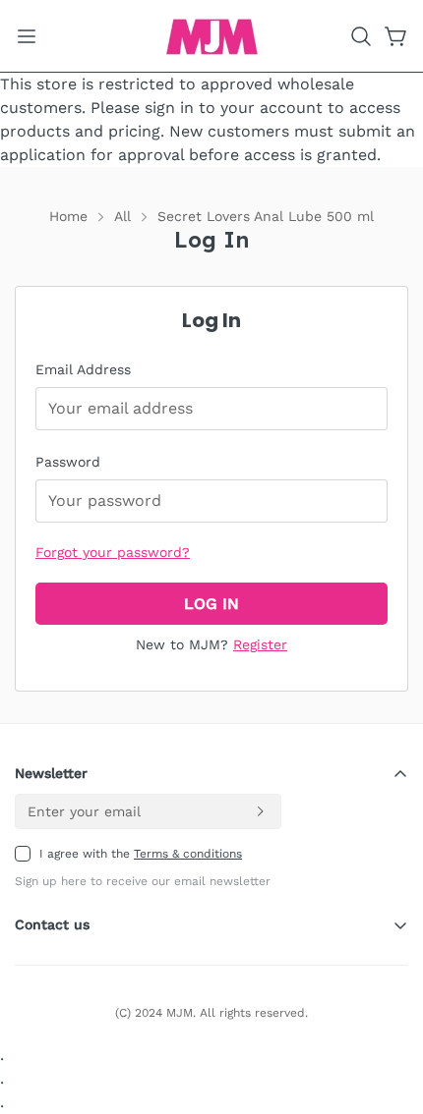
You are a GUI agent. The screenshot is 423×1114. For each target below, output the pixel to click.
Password (67, 462)
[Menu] (26, 36)
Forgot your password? (112, 552)
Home (68, 216)
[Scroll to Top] (387, 1010)
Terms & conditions (188, 854)
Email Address (83, 369)
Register (260, 644)
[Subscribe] (259, 811)
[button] (361, 36)
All (122, 216)
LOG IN (211, 603)
